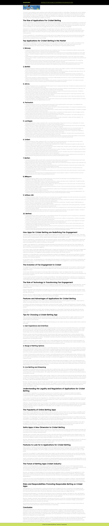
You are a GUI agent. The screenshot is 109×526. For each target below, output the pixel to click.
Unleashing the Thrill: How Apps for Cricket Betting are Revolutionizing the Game (57, 2)
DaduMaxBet (26, 2)
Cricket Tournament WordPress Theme (50, 524)
